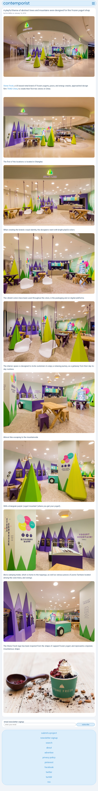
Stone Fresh (8, 86)
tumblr (49, 777)
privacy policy (49, 757)
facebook (49, 767)
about (49, 747)
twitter (49, 772)
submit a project (49, 733)
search (49, 743)
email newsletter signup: (14, 722)
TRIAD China (12, 89)
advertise (49, 752)
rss (49, 782)
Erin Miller (8, 13)
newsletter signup (49, 738)
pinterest (49, 762)
